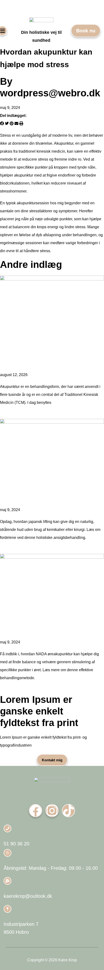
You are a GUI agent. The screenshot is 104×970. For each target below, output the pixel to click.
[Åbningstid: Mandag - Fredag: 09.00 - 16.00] (7, 853)
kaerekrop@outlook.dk (28, 896)
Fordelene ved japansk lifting (32, 496)
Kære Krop (10, 8)
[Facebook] (35, 810)
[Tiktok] (68, 810)
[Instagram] (52, 810)
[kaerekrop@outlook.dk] (7, 881)
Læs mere (9, 414)
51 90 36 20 (16, 843)
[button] (2, 124)
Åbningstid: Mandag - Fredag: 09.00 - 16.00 (51, 868)
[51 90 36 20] (7, 828)
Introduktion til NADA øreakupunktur (40, 629)
